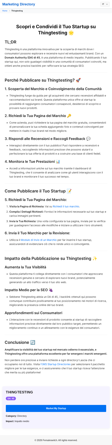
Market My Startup (56, 408)
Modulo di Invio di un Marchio (39, 239)
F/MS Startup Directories (56, 364)
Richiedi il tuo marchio (66, 206)
